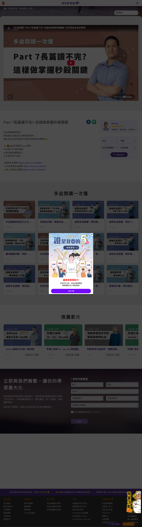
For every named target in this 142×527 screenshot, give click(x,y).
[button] (140, 492)
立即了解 (71, 291)
